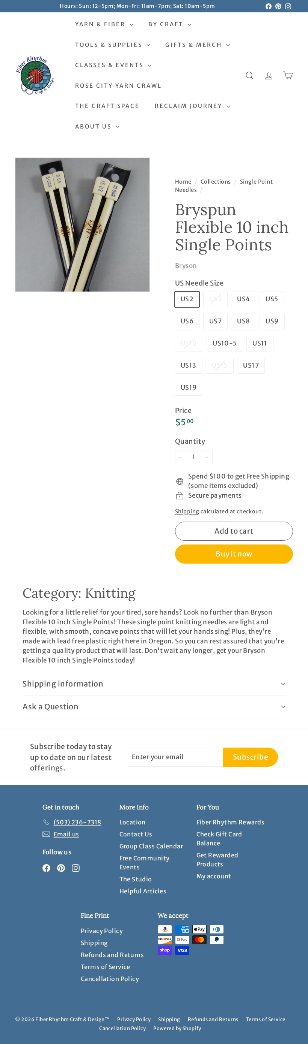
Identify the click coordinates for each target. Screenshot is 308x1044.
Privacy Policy (102, 931)
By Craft (167, 24)
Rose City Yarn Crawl (118, 85)
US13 (188, 365)
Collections (216, 181)
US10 (192, 345)
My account (213, 876)
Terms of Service (105, 967)
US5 (272, 299)
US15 (222, 367)
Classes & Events (110, 65)
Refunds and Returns (112, 955)
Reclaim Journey (190, 105)
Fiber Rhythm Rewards (230, 822)
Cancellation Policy (110, 979)
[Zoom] (82, 225)
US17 (251, 365)
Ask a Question (51, 706)
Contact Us (135, 834)
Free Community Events (144, 862)
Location (132, 822)
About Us (94, 126)
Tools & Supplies (110, 44)
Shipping (187, 511)
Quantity (190, 441)
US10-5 (225, 343)
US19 (189, 387)
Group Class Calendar (151, 846)
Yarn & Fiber (101, 24)
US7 (215, 321)
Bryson (186, 266)
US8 (243, 321)
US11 (259, 343)
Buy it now (234, 553)
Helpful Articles (143, 891)
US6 (187, 321)
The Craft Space (107, 105)
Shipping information (63, 683)
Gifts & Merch (194, 44)
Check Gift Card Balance (219, 838)
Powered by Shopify (177, 1028)
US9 (272, 321)
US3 (218, 301)
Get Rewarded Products (217, 859)
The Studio (135, 879)
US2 (187, 299)
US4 (243, 299)
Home (184, 181)
